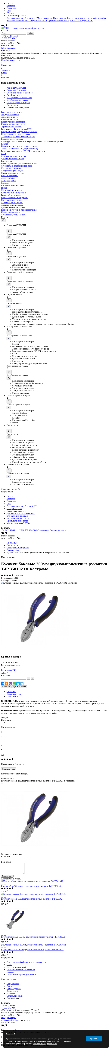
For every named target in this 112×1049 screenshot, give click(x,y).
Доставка (11, 6)
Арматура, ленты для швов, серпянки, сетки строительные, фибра (32, 141)
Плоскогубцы (13, 550)
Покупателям (13, 983)
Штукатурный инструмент (13, 193)
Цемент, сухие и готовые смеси (15, 134)
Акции (11, 13)
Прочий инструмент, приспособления (18, 210)
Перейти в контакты (10, 60)
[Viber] (10, 683)
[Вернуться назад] (9, 231)
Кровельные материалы (12, 139)
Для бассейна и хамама (17, 516)
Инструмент (12, 545)
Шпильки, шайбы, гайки (12, 185)
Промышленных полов (58, 20)
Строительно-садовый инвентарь (16, 166)
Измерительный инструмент (14, 197)
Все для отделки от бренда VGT (21, 18)
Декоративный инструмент (13, 207)
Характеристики (14, 694)
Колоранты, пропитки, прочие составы (19, 146)
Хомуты (5, 183)
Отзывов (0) (12, 696)
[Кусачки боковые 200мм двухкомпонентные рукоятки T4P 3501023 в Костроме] (35, 651)
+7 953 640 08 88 (9, 1008)
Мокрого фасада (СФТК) (81, 20)
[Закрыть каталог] (3, 220)
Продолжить (7, 876)
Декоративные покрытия (12, 158)
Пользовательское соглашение (21, 969)
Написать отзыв (8, 769)
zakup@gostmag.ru (9, 1020)
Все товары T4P (8, 670)
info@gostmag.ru (8, 48)
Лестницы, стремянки (11, 168)
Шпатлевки (6, 161)
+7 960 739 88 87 (9, 38)
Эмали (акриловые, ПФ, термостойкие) (19, 149)
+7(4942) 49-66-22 (9, 36)
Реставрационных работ (35, 20)
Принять (94, 1039)
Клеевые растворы (9, 119)
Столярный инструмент (12, 202)
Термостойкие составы (11, 127)
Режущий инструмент (11, 195)
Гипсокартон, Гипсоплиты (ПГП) (16, 129)
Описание (11, 691)
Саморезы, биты (8, 180)
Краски (4, 144)
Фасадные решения (10, 114)
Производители (14, 988)
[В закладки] (5, 681)
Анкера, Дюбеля (8, 178)
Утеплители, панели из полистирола (18, 136)
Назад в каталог (8, 557)
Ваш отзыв (6, 862)
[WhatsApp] (14, 683)
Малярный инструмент (12, 190)
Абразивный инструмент (12, 205)
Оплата (10, 3)
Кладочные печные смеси (13, 124)
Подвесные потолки (10, 212)
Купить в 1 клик (19, 687)
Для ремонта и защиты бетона (88, 18)
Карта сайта (12, 991)
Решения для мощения (11, 112)
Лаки (3, 153)
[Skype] (18, 683)
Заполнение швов (9, 117)
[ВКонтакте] (3, 25)
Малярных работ (45, 18)
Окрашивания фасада (63, 18)
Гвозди (4, 188)
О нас (9, 964)
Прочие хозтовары (9, 175)
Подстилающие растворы (13, 122)
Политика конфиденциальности (21, 974)
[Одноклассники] (6, 683)
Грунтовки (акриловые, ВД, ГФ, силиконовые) (23, 151)
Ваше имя (5, 856)
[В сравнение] (2, 681)
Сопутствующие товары (12, 173)
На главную (12, 543)
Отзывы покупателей (16, 967)
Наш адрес (11, 8)
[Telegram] (6, 25)
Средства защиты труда (12, 171)
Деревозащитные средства (13, 156)
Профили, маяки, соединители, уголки (19, 131)
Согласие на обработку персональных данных (28, 962)
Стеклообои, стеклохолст (13, 215)
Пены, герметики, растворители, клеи (19, 163)
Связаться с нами (58, 530)
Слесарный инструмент (12, 200)
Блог (9, 11)
